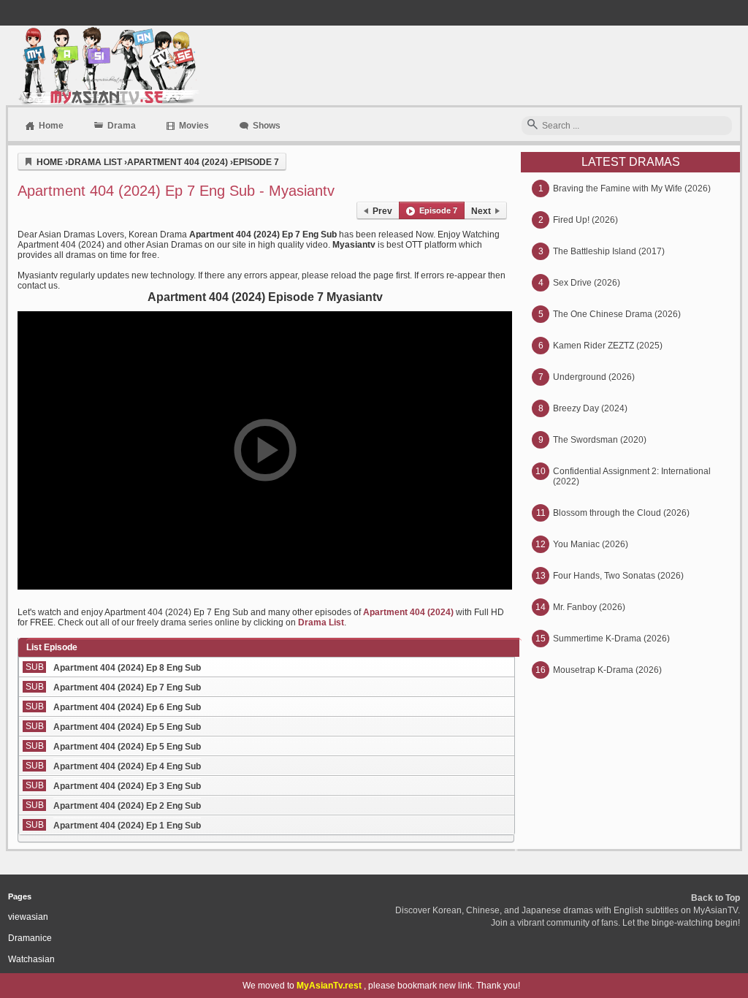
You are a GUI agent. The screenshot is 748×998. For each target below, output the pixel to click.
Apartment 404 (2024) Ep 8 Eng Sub (127, 668)
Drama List (321, 622)
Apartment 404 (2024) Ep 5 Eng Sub (127, 727)
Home (51, 126)
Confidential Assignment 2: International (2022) (632, 476)
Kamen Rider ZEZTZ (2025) (608, 345)
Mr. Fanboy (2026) (589, 607)
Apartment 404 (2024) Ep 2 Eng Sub (127, 806)
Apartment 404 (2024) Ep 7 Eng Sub (127, 687)
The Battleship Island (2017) (609, 251)
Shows (266, 126)
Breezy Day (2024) (590, 408)
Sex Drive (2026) (586, 283)
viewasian (28, 917)
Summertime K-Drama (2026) (611, 638)
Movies (194, 126)
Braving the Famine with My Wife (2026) (632, 188)
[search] (532, 125)
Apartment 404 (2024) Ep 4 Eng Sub (127, 766)
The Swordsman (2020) (599, 440)
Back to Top (715, 898)
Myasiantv (107, 65)
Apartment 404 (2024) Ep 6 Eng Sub (127, 707)
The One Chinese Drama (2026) (617, 314)
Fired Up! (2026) (585, 220)
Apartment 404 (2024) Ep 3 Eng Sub (127, 786)
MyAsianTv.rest (329, 985)
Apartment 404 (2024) (408, 612)
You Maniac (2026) (590, 544)
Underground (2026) (594, 377)
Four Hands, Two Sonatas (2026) (618, 576)
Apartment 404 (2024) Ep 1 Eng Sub (127, 825)
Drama (121, 126)
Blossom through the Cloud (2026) (621, 513)
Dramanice (30, 938)
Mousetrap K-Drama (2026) (607, 670)
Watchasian (31, 959)
